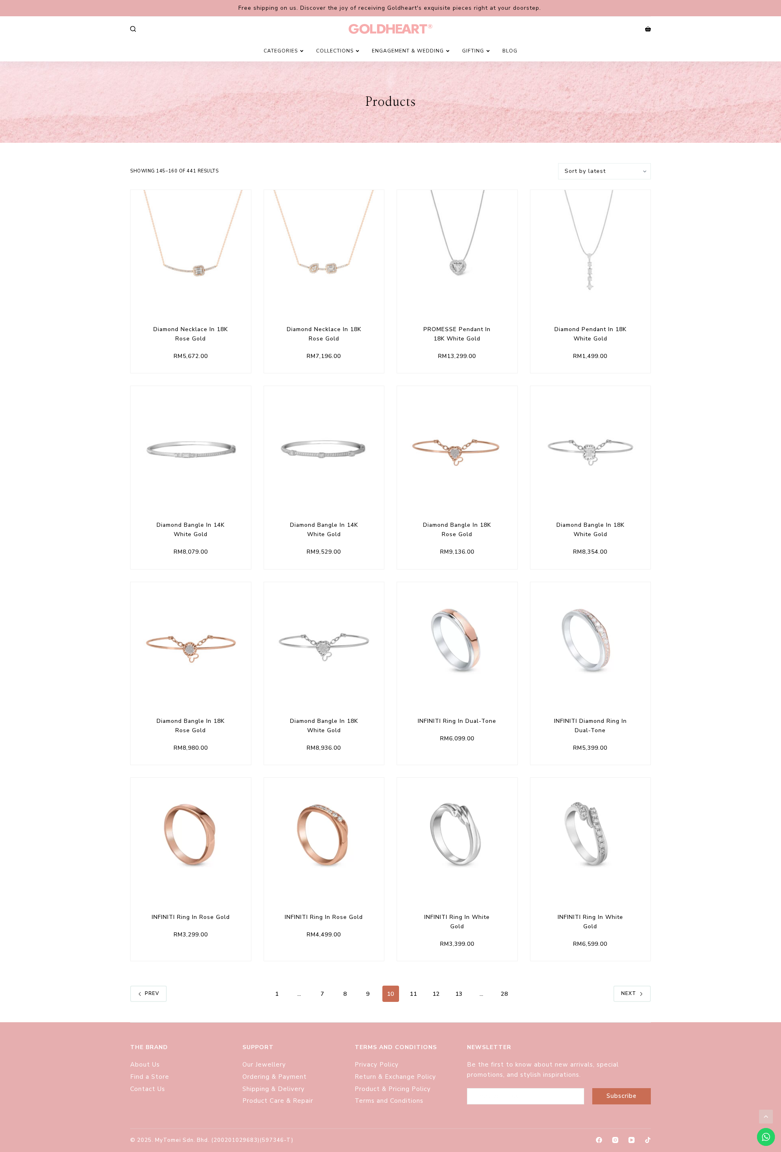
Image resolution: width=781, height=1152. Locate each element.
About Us (145, 1064)
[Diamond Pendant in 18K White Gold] (590, 250)
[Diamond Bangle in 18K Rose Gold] (457, 446)
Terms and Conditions (389, 1101)
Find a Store (149, 1077)
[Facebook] (599, 1140)
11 (413, 994)
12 (436, 994)
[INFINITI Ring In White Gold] (457, 838)
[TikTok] (648, 1140)
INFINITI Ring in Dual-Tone (457, 721)
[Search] (133, 29)
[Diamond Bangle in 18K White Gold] (590, 446)
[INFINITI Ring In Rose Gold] (191, 838)
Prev (152, 993)
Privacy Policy (377, 1064)
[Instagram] (615, 1140)
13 (458, 994)
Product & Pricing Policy (394, 1089)
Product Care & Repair (278, 1101)
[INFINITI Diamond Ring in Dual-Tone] (590, 642)
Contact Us (147, 1089)
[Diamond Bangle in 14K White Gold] (191, 446)
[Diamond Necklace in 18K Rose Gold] (191, 250)
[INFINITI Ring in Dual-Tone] (457, 642)
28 (504, 994)
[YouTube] (631, 1140)
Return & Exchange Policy (396, 1077)
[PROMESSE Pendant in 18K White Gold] (457, 250)
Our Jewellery (264, 1064)
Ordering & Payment (274, 1077)
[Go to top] (766, 1117)
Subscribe (621, 1096)
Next (628, 993)
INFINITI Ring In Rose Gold (191, 917)
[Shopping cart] (648, 29)
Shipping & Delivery (273, 1089)
